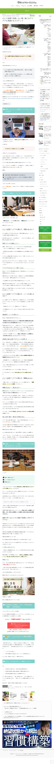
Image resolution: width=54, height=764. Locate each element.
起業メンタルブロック (43, 190)
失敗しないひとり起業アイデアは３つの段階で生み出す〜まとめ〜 (46, 69)
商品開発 (41, 188)
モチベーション (42, 219)
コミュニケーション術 (43, 206)
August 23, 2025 (43, 120)
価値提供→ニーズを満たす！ (49, 44)
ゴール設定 (42, 157)
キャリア (41, 177)
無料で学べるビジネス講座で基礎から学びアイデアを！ (47, 73)
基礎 (40, 221)
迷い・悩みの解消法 (42, 197)
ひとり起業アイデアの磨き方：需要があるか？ (47, 25)
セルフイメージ (43, 164)
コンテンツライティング (44, 186)
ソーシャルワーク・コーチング (44, 153)
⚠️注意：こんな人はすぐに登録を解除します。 (45, 81)
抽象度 (42, 166)
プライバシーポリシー (13, 750)
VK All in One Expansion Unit (34, 755)
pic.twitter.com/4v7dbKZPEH (21, 713)
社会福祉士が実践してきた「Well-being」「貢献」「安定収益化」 (46, 77)
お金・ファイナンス (42, 199)
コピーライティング (43, 184)
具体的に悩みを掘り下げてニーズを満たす (49, 49)
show (9, 103)
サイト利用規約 (20, 750)
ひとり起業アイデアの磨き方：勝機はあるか (47, 54)
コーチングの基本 (43, 155)
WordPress (21, 755)
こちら (8, 48)
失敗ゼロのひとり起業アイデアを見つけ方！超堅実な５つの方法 (16, 501)
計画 (40, 223)
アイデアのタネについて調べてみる (49, 35)
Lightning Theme (26, 755)
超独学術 (40, 210)
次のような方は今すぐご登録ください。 (46, 83)
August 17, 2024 (15, 717)
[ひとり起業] (6, 694)
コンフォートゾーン (44, 159)
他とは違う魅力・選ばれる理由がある (49, 64)
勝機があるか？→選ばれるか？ (49, 59)
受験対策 (40, 212)
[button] (18, 625)
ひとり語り (41, 173)
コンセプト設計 (42, 195)
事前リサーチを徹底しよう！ (49, 30)
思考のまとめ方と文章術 (43, 201)
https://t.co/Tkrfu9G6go (45, 107)
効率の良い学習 (42, 217)
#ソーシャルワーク (44, 109)
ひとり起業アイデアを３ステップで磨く (46, 23)
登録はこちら (5, 559)
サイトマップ (5, 750)
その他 (40, 208)
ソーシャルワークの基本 (44, 168)
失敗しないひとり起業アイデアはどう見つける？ (46, 20)
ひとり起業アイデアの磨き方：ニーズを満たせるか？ (47, 39)
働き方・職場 (41, 175)
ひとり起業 (32, 15)
